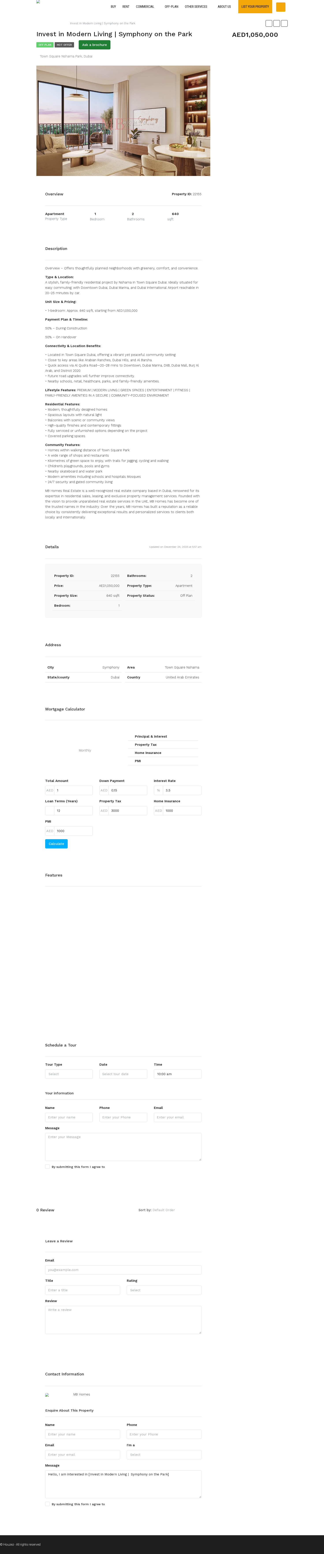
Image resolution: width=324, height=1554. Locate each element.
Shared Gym (168, 975)
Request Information (65, 1515)
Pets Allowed (168, 916)
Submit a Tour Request (67, 1178)
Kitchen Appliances (119, 990)
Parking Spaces (170, 907)
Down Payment (112, 781)
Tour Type (53, 1065)
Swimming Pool (170, 994)
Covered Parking (117, 926)
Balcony (58, 916)
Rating (132, 1281)
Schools (164, 955)
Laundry (111, 999)
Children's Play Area (67, 1014)
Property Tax (110, 801)
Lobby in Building (118, 1009)
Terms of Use (116, 1167)
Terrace (164, 1004)
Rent (126, 7)
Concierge (112, 916)
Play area (165, 926)
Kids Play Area (116, 980)
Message (52, 1128)
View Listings (190, 1374)
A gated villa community (71, 897)
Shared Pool (167, 984)
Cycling (110, 936)
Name (50, 1108)
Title (49, 1281)
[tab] (193, 82)
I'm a (131, 1445)
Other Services (196, 7)
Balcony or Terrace (66, 926)
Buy (113, 7)
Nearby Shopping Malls (176, 897)
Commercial (145, 7)
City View (112, 907)
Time (158, 1065)
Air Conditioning (64, 907)
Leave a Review (198, 1210)
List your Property (255, 7)
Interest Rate (165, 781)
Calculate (56, 844)
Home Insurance (167, 801)
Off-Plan (171, 7)
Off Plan (45, 44)
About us (224, 7)
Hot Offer (64, 44)
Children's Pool (116, 897)
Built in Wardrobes (66, 965)
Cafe (55, 984)
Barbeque (59, 946)
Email (158, 1108)
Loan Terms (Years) (61, 801)
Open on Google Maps (184, 644)
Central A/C (61, 1004)
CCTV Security (63, 994)
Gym (108, 961)
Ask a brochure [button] (94, 45)
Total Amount (56, 781)
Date (103, 1065)
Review (51, 1301)
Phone (104, 1108)
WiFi (161, 1014)
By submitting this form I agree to (89, 1167)
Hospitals (112, 970)
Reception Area (170, 936)
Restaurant (166, 946)
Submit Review (61, 1342)
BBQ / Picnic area (65, 955)
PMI (48, 821)
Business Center (65, 975)
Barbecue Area (63, 936)
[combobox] (69, 1074)
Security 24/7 (168, 965)
